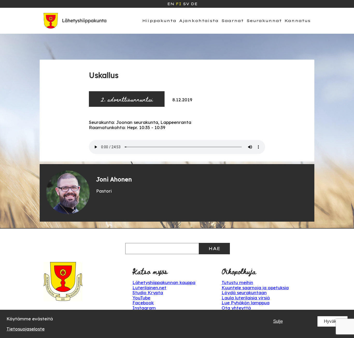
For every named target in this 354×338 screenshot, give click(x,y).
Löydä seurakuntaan (244, 292)
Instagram (144, 308)
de (194, 4)
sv (186, 4)
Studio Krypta (147, 292)
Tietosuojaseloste (25, 329)
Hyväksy (332, 321)
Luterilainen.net (149, 287)
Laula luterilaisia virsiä (246, 297)
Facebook (143, 302)
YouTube (141, 297)
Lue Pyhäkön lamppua (246, 302)
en (170, 4)
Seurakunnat (264, 20)
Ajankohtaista (198, 20)
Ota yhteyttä (236, 308)
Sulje (278, 321)
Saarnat (232, 20)
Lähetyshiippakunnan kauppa (163, 282)
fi (178, 4)
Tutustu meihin (237, 282)
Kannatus (297, 20)
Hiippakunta (159, 20)
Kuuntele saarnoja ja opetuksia (255, 287)
